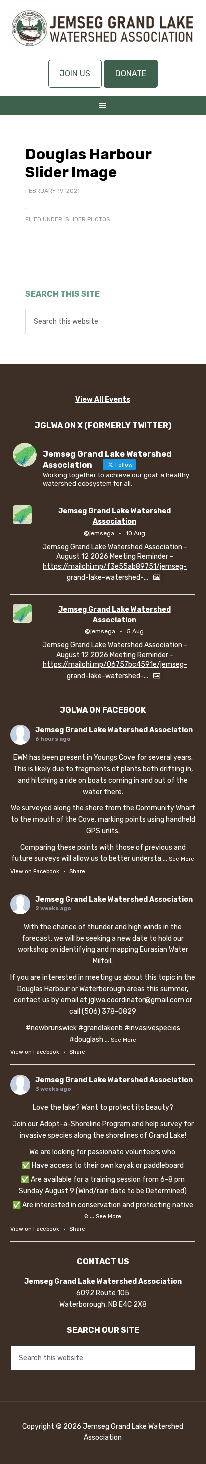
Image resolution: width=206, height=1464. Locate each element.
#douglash (87, 1040)
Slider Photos (88, 219)
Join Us (75, 73)
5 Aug (135, 631)
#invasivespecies (152, 1028)
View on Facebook (35, 871)
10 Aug (136, 533)
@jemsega (99, 533)
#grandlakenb (100, 1028)
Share (78, 871)
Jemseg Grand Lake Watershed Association (103, 35)
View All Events (103, 400)
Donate (131, 73)
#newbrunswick (51, 1028)
